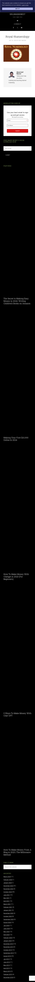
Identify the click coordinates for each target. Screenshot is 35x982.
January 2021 (7, 910)
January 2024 (7, 883)
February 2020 (7, 938)
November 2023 (8, 889)
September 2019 (8, 953)
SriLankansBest (17, 14)
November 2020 (8, 913)
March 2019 (7, 971)
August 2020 (7, 922)
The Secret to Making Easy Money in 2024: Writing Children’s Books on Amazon (16, 301)
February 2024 (7, 880)
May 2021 (6, 898)
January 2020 (7, 941)
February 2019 (7, 974)
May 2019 (6, 965)
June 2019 (6, 962)
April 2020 (6, 934)
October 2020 (7, 916)
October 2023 (7, 892)
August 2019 (7, 956)
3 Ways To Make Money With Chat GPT (17, 714)
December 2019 (8, 944)
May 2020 (6, 931)
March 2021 (7, 904)
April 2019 (6, 968)
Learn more (25, 5)
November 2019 (8, 947)
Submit (8, 155)
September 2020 (8, 919)
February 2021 (7, 907)
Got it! (17, 9)
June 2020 (6, 928)
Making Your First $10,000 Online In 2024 (15, 438)
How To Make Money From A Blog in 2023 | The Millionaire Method (17, 852)
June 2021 (6, 895)
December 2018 (8, 977)
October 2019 (7, 950)
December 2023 (8, 886)
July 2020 (6, 925)
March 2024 (7, 876)
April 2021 (6, 901)
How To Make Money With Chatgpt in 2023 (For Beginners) (16, 576)
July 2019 (6, 959)
